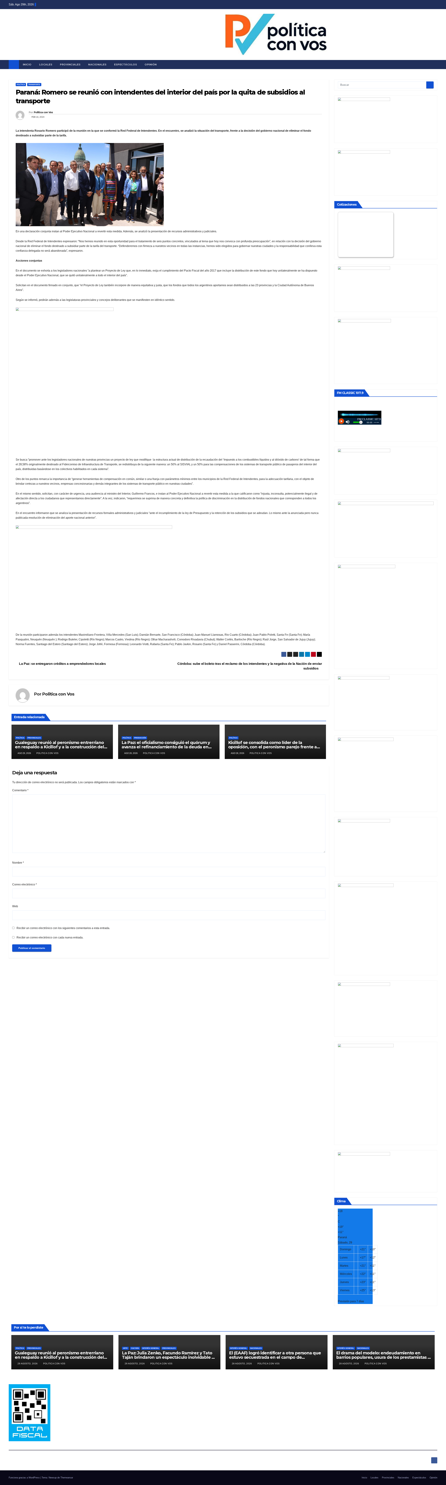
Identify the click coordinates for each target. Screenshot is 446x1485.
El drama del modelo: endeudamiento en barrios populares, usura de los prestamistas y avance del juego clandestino (383, 1357)
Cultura (135, 1348)
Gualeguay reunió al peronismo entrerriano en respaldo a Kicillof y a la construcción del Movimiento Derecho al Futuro (59, 747)
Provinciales (70, 64)
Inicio (27, 64)
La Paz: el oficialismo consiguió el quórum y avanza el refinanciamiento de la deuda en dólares (166, 747)
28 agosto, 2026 (242, 1363)
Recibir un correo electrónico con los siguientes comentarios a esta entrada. (63, 928)
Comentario (20, 790)
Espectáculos (125, 64)
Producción (140, 738)
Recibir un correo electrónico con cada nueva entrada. (50, 937)
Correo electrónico (24, 884)
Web (15, 906)
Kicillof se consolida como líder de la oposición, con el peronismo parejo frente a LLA (272, 747)
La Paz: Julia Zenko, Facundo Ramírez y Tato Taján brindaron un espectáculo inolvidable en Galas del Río (169, 1357)
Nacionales (97, 64)
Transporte (34, 84)
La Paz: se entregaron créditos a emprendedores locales (62, 664)
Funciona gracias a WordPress (24, 1477)
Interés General (150, 1348)
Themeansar (66, 1477)
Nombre (18, 862)
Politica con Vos (43, 112)
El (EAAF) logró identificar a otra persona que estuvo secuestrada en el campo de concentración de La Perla (275, 1357)
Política (21, 84)
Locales (45, 64)
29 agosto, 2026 (28, 1363)
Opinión (151, 64)
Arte (125, 1348)
